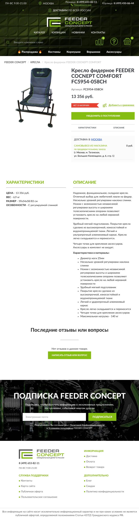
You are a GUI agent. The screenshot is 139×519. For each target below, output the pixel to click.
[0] (127, 41)
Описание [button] (118, 128)
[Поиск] (8, 42)
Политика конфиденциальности (105, 492)
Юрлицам (59, 32)
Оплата (90, 461)
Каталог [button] (39, 32)
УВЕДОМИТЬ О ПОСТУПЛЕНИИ (103, 116)
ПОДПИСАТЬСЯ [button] (102, 417)
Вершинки (93, 52)
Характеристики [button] (87, 128)
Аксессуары (113, 52)
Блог (89, 481)
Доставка (91, 456)
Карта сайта (28, 486)
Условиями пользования (61, 428)
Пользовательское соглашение (39, 497)
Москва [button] (96, 139)
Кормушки (74, 52)
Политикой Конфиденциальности (87, 425)
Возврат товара (95, 467)
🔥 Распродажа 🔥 (30, 52)
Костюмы (54, 52)
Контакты (98, 32)
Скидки (90, 486)
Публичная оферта (32, 492)
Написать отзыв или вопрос (69, 355)
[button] (81, 5)
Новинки (78, 32)
